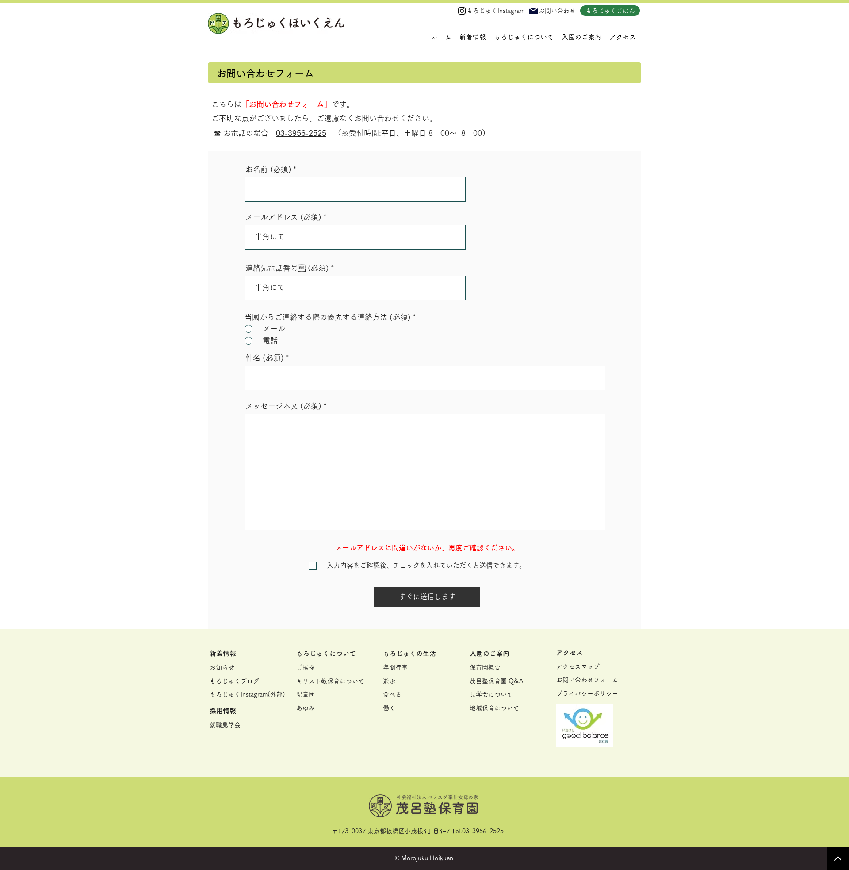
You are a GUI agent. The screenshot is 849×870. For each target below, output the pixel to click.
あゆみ (305, 708)
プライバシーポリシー (587, 693)
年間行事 (395, 667)
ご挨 (302, 667)
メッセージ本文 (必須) (283, 406)
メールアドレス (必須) (283, 217)
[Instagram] (462, 11)
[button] (524, 37)
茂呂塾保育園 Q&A (496, 681)
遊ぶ (389, 681)
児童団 (305, 694)
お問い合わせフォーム (587, 680)
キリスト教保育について (330, 681)
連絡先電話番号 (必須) (287, 268)
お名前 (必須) (268, 169)
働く (389, 708)
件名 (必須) (264, 358)
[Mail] (533, 11)
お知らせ (222, 667)
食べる (392, 694)
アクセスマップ (578, 666)
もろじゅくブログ (234, 681)
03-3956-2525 (483, 831)
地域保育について (494, 708)
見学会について (491, 694)
